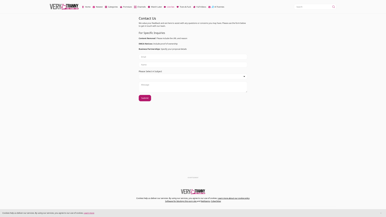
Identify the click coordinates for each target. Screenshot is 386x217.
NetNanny (205, 201)
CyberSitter (216, 201)
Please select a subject (150, 71)
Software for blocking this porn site (181, 201)
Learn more (89, 213)
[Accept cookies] (381, 213)
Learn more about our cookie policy (234, 198)
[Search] (333, 6)
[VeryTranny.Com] (64, 7)
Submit (145, 98)
